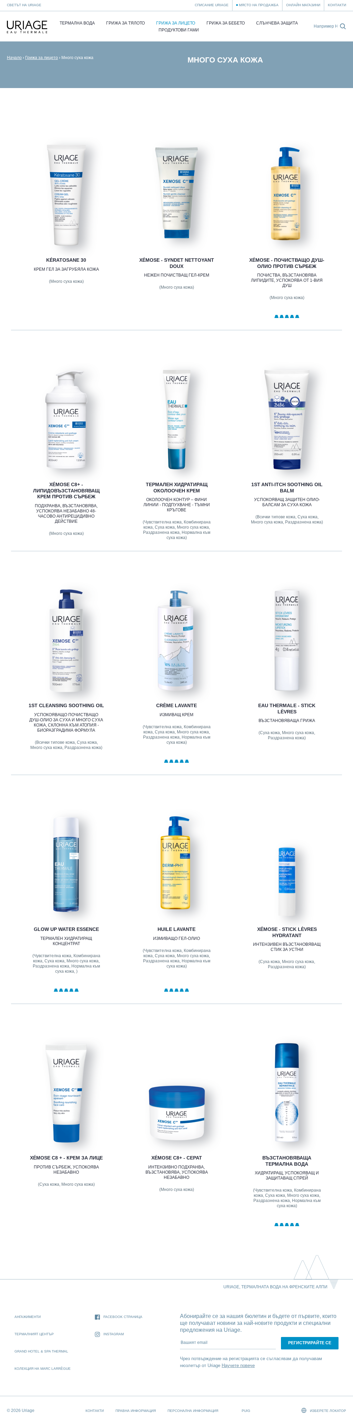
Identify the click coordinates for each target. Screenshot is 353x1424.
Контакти (337, 5)
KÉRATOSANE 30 (66, 260)
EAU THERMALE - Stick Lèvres (286, 708)
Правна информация (135, 1411)
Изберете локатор (327, 1411)
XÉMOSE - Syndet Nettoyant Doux (176, 263)
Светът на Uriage (24, 5)
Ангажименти (27, 1317)
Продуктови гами (179, 30)
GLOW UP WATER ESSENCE (66, 929)
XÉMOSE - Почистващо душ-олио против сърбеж (286, 263)
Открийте (66, 230)
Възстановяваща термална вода (286, 1161)
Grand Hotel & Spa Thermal (41, 1351)
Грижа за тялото (125, 23)
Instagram (113, 1334)
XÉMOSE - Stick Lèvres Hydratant (287, 932)
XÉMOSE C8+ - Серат (176, 1158)
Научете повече (238, 1365)
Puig (246, 1411)
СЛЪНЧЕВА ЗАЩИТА (277, 23)
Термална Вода (77, 23)
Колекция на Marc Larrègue (42, 1368)
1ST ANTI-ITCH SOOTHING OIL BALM (287, 487)
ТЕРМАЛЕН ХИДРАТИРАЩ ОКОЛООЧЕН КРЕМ (176, 487)
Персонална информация (193, 1411)
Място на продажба (259, 5)
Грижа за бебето (225, 23)
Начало (14, 57)
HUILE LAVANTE (176, 929)
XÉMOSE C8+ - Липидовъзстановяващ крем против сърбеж (66, 490)
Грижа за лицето (175, 23)
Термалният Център (34, 1334)
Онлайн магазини (303, 5)
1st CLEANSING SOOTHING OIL (66, 705)
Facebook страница (122, 1317)
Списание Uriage (212, 5)
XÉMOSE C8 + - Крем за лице (66, 1158)
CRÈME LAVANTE (176, 705)
